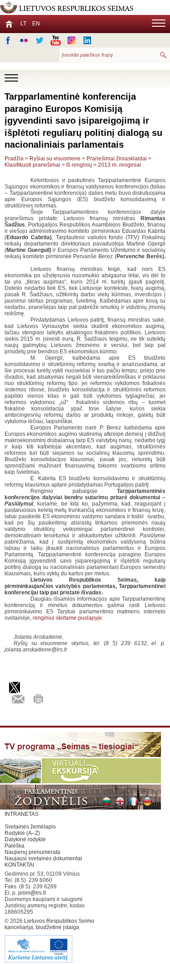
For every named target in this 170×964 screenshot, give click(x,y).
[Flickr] (23, 40)
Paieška (14, 846)
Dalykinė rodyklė (25, 839)
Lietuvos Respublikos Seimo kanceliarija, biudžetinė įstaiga (49, 924)
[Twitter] (39, 40)
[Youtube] (55, 40)
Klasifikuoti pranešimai (32, 165)
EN (36, 23)
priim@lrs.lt (32, 893)
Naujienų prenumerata (32, 852)
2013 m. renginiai (119, 165)
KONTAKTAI (19, 865)
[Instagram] (71, 40)
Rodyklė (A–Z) (22, 833)
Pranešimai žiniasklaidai (117, 158)
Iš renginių (79, 165)
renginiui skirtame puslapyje (67, 618)
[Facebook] (8, 40)
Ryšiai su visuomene (55, 158)
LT (23, 23)
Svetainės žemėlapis (30, 827)
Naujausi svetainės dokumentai (43, 858)
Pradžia (14, 158)
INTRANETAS (22, 814)
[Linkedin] (87, 40)
